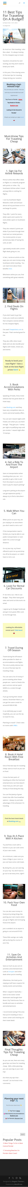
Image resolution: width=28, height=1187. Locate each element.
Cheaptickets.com (15, 329)
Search (22, 1134)
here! (22, 117)
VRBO (15, 725)
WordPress (18, 1184)
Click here (18, 630)
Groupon (11, 972)
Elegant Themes (18, 1181)
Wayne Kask (7, 23)
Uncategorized (6, 25)
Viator (20, 99)
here (10, 269)
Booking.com (14, 105)
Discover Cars (19, 1118)
